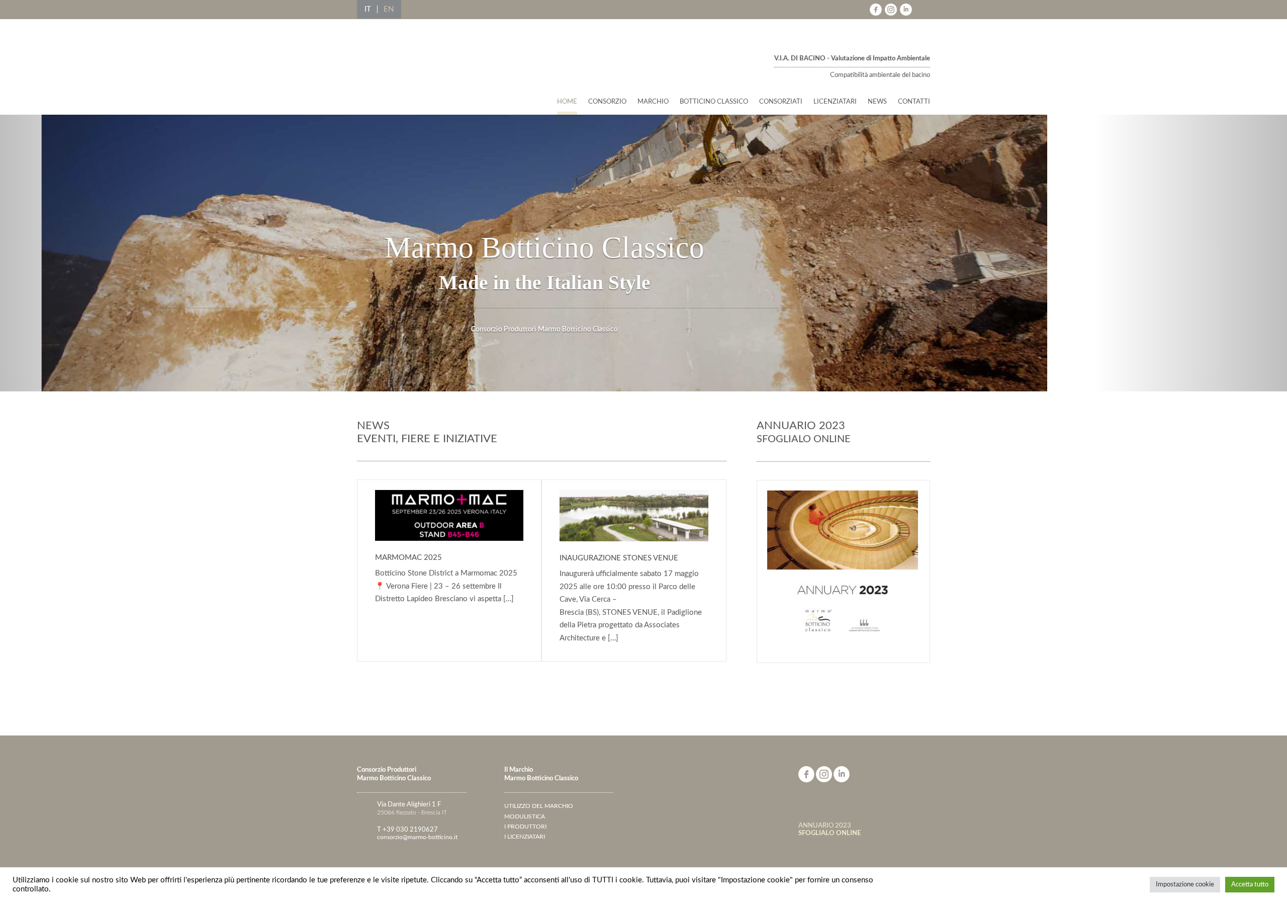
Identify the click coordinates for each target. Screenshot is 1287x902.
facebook (876, 10)
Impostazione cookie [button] (1185, 884)
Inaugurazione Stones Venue (708, 642)
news (877, 102)
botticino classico (714, 102)
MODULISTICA (524, 816)
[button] (96, 253)
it (367, 9)
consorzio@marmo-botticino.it (417, 837)
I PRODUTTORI (525, 827)
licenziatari (835, 102)
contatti (914, 102)
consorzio (607, 102)
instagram (891, 10)
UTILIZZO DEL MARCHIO (538, 806)
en (389, 9)
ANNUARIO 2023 (829, 829)
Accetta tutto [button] (1249, 884)
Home (567, 102)
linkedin (906, 10)
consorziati (780, 102)
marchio (653, 102)
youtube (921, 10)
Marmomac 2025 (523, 642)
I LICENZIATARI (524, 837)
